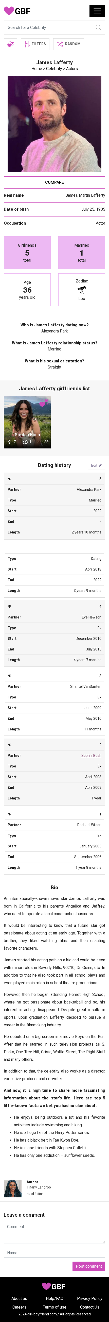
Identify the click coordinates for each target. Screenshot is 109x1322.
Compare (54, 182)
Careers (19, 1307)
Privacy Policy (89, 1298)
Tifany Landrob (39, 1187)
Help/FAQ (54, 1298)
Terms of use (54, 1307)
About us (19, 1298)
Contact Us (89, 1307)
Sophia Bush (27, 434)
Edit (94, 465)
